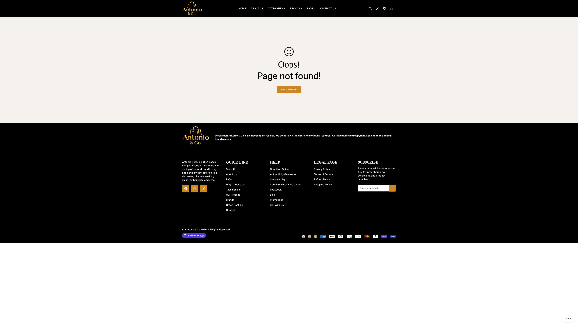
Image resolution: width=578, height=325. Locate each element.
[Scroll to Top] (289, 308)
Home (242, 8)
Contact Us (328, 8)
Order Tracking (234, 204)
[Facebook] (185, 188)
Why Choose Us (235, 184)
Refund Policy (322, 179)
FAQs (310, 8)
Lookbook (276, 189)
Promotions (276, 199)
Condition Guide (279, 169)
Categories (275, 8)
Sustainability (277, 179)
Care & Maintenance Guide (285, 184)
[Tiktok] (203, 188)
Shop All (231, 169)
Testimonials (233, 189)
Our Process (233, 194)
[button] (391, 8)
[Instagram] (194, 188)
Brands (295, 8)
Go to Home (289, 89)
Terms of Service (323, 174)
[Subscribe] (392, 188)
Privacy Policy (322, 169)
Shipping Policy (323, 184)
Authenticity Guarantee (283, 174)
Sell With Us (277, 204)
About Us (257, 8)
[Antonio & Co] (192, 8)
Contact (230, 210)
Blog (272, 194)
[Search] (370, 8)
